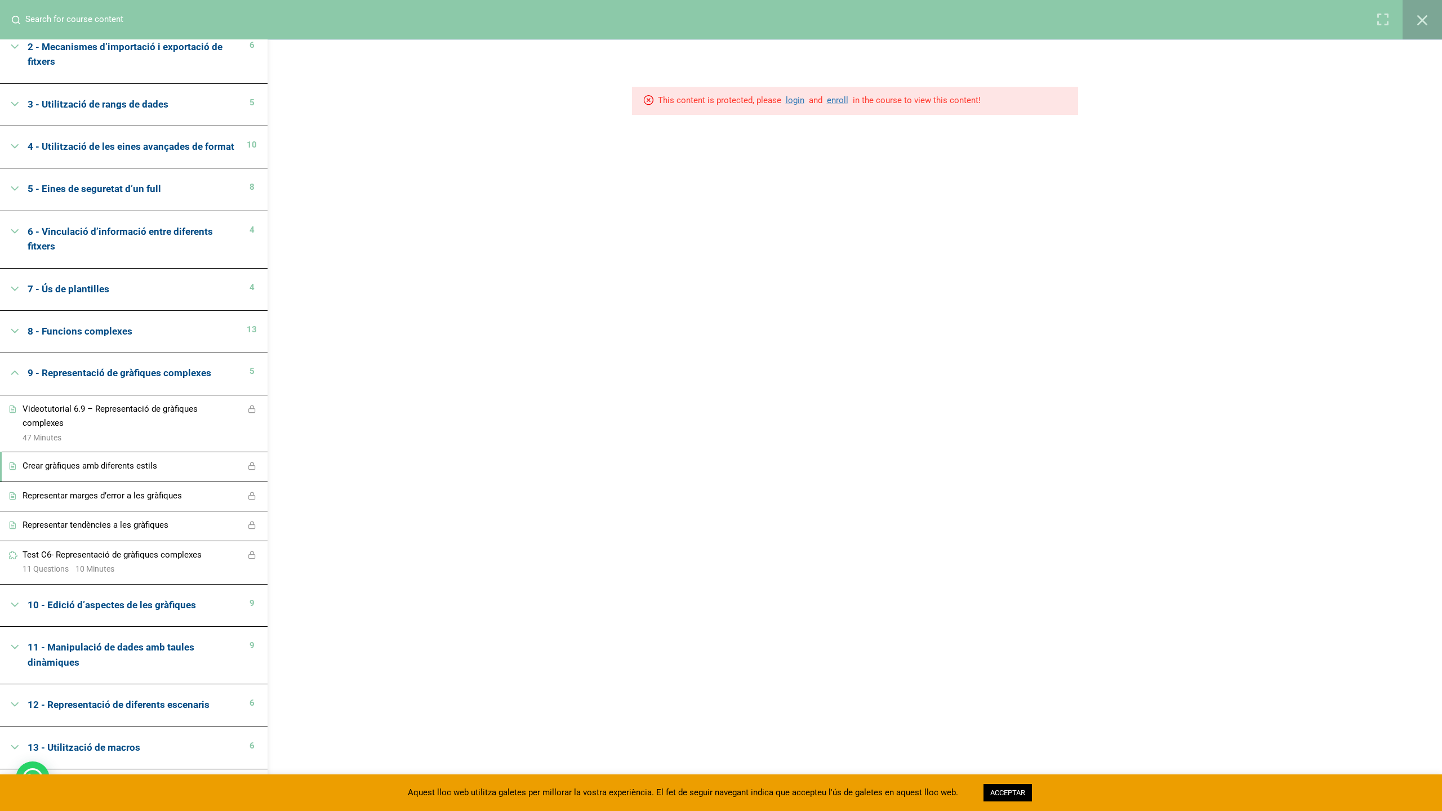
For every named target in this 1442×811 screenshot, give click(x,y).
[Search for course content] (20, 19)
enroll (837, 100)
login (795, 100)
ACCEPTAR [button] (1007, 792)
